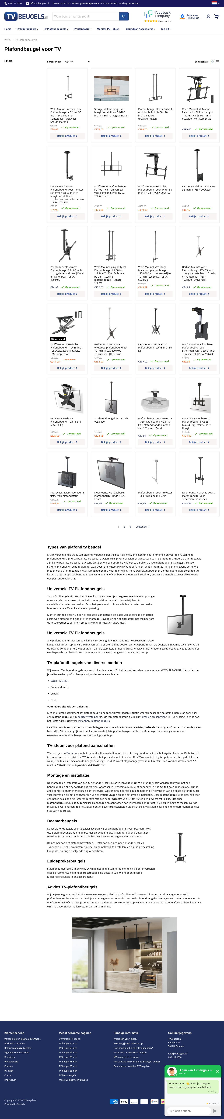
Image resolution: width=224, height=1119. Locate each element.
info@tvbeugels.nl (39, 3)
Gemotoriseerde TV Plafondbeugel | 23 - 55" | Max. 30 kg (65, 422)
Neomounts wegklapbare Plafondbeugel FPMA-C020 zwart (109, 496)
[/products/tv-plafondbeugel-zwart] (111, 398)
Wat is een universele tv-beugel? (130, 1052)
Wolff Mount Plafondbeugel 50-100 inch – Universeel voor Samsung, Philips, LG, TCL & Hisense (110, 191)
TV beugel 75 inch (68, 1061)
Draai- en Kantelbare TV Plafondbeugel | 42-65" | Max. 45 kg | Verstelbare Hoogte (197, 423)
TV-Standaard (82, 28)
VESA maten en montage (126, 1057)
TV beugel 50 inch (68, 1043)
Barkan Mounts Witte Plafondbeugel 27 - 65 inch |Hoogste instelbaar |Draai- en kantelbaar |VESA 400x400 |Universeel (198, 273)
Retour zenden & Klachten (17, 1047)
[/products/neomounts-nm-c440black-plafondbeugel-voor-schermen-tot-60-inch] (199, 472)
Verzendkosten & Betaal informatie (22, 1038)
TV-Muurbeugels (26, 28)
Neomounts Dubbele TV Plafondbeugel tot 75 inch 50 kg (155, 348)
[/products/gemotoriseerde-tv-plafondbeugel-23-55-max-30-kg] (67, 398)
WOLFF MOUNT (60, 680)
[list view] (217, 61)
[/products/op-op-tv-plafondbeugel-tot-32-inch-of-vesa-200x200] (199, 166)
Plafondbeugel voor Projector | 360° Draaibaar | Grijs (155, 494)
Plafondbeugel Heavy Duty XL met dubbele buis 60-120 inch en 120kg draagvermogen (155, 113)
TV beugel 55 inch (68, 1047)
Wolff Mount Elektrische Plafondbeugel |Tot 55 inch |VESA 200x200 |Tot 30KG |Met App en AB (66, 349)
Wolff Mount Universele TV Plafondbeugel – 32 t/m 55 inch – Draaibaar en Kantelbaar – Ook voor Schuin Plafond (65, 115)
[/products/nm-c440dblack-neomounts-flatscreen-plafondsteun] (67, 472)
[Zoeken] (124, 16)
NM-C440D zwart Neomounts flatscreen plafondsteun (67, 494)
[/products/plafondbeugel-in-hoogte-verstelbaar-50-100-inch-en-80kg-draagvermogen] (111, 88)
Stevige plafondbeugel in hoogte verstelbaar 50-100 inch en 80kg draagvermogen (111, 112)
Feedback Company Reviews (157, 14)
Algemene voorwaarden (16, 1052)
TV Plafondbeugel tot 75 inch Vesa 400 (111, 420)
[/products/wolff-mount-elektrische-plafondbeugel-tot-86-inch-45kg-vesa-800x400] (155, 166)
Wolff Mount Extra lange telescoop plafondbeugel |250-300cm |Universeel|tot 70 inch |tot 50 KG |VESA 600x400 (155, 273)
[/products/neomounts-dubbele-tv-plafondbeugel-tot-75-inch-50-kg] (155, 324)
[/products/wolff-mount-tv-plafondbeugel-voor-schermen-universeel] (111, 166)
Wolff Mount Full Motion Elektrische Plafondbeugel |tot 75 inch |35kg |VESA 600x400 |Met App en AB (197, 113)
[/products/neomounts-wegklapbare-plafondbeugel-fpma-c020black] (111, 472)
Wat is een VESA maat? (125, 1038)
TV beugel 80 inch (68, 1066)
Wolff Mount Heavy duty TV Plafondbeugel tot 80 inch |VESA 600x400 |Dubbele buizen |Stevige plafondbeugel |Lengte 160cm (110, 275)
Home (7, 28)
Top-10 (165, 28)
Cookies (8, 1066)
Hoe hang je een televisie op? (129, 1043)
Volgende (141, 526)
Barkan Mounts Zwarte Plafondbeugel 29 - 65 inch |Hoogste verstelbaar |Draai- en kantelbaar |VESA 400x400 (67, 273)
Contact (8, 1075)
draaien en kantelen (154, 717)
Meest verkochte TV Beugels (73, 1079)
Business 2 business (14, 1043)
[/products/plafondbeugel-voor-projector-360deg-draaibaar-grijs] (155, 472)
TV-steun (71, 753)
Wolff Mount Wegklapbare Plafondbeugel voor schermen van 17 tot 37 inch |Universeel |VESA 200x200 (198, 349)
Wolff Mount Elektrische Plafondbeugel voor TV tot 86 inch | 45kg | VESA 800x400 (155, 190)
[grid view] (212, 61)
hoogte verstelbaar (89, 717)
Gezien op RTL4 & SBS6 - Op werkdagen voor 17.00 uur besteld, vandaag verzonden (96, 3)
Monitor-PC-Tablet (108, 28)
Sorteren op (54, 61)
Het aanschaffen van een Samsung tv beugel (137, 1061)
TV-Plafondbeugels (54, 28)
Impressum (10, 1079)
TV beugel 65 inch (68, 1052)
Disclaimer (9, 1057)
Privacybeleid (11, 1061)
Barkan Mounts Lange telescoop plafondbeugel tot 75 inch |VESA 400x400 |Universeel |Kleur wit (110, 349)
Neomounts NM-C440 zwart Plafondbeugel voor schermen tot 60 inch (198, 496)
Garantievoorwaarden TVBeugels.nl (132, 1066)
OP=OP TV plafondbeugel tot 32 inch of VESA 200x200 (198, 188)
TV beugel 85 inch (68, 1070)
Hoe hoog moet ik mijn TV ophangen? (133, 1047)
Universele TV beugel (69, 1038)
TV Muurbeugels (67, 1075)
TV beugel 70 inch (68, 1057)
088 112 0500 (15, 3)
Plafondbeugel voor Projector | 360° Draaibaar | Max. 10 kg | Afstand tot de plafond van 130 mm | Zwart (155, 423)
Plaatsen (8, 1070)
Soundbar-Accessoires (139, 28)
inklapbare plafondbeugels (94, 721)
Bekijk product (66, 135)
